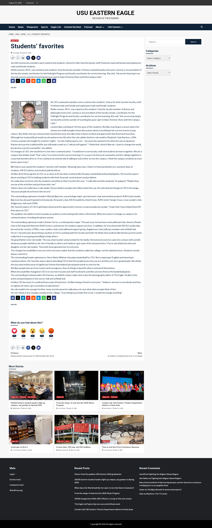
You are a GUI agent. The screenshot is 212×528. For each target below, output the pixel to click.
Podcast (88, 27)
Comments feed (16, 485)
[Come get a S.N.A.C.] (31, 429)
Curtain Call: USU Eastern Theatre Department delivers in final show (103, 509)
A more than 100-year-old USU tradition (73, 447)
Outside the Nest (72, 27)
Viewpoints (32, 27)
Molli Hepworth (63, 450)
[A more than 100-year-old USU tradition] (76, 429)
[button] (13, 58)
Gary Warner (108, 408)
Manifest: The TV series (156, 494)
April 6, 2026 (118, 450)
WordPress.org (16, 490)
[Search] (201, 27)
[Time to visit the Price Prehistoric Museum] (122, 429)
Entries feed (15, 479)
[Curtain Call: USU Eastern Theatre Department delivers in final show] (122, 385)
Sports (44, 27)
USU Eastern (114, 27)
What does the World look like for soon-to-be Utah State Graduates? (104, 488)
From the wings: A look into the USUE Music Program (97, 493)
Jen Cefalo (61, 408)
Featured (23, 397)
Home (12, 27)
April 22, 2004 (26, 53)
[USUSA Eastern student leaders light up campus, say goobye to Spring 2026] (31, 385)
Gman (141, 489)
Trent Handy (16, 450)
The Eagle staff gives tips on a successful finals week (97, 504)
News (21, 27)
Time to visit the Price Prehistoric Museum (120, 447)
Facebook (30, 3)
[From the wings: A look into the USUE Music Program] (76, 385)
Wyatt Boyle (16, 408)
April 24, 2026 (27, 408)
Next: (125, 354)
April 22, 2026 (72, 408)
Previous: (32, 354)
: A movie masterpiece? (164, 489)
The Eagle (16, 53)
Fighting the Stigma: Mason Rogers (164, 474)
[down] (103, 27)
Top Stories (32, 397)
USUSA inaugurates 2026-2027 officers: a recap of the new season (103, 498)
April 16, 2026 (119, 408)
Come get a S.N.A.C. (19, 447)
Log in (12, 474)
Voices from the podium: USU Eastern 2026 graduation (97, 474)
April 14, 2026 (75, 450)
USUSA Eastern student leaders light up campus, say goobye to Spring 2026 (28, 404)
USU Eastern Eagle (105, 12)
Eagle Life (56, 27)
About (99, 27)
